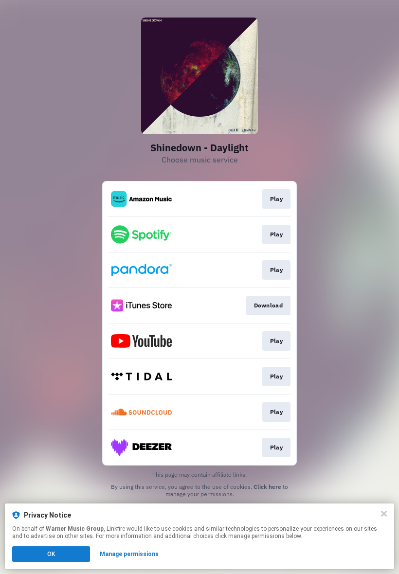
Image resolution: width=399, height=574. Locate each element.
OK (51, 554)
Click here (267, 486)
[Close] (384, 513)
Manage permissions (129, 554)
